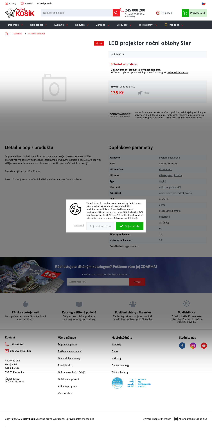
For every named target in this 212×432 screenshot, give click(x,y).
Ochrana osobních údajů (71, 372)
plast (162, 210)
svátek (188, 193)
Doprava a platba (67, 344)
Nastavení (79, 225)
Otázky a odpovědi (68, 379)
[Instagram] (193, 345)
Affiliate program (67, 386)
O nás (115, 351)
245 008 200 (17, 344)
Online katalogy (120, 365)
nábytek (163, 187)
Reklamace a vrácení (69, 351)
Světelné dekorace (177, 72)
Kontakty (29, 3)
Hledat (116, 12)
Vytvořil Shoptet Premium (157, 418)
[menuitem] (16, 25)
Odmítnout (100, 226)
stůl (179, 187)
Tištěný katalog (120, 372)
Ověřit (137, 281)
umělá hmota (173, 210)
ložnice (178, 175)
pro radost (178, 193)
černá (162, 204)
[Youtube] (204, 345)
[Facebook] (182, 345)
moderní (164, 199)
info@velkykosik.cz (20, 350)
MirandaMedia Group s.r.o (192, 418)
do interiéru (165, 169)
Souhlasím (130, 226)
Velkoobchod (65, 393)
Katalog (12, 3)
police (172, 187)
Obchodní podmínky (69, 358)
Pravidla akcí (65, 365)
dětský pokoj (166, 175)
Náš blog (117, 358)
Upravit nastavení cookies (79, 418)
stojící (162, 181)
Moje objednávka (44, 3)
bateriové (164, 216)
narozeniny (165, 193)
